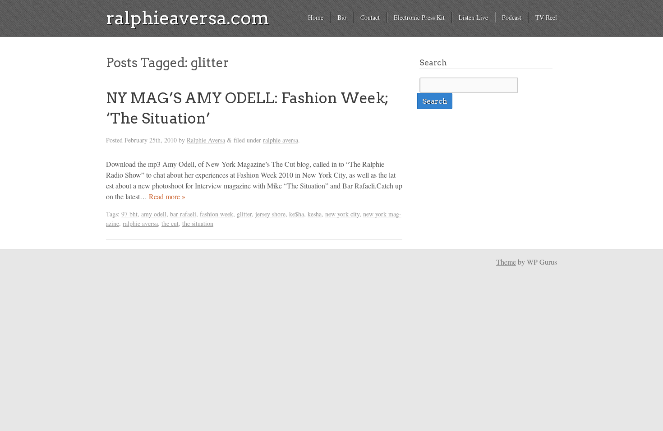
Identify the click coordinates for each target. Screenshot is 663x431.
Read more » (167, 196)
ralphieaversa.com (187, 18)
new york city (342, 214)
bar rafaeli (183, 214)
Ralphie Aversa (206, 140)
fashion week (216, 214)
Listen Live (473, 17)
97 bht (129, 214)
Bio (341, 17)
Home (315, 17)
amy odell (153, 214)
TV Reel (546, 17)
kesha (315, 214)
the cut (170, 223)
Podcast (511, 17)
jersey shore (270, 214)
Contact (370, 17)
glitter (244, 214)
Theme (506, 261)
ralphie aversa (280, 140)
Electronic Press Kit (419, 17)
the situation (197, 223)
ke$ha (296, 214)
